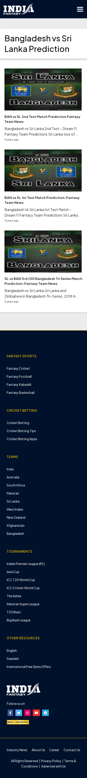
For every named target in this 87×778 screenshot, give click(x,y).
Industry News (17, 750)
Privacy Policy (51, 761)
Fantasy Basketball (21, 392)
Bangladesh (15, 533)
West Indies (15, 509)
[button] (10, 713)
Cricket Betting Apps (22, 439)
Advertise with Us (53, 766)
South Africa (16, 485)
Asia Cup (13, 572)
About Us (38, 750)
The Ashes (14, 596)
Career (54, 750)
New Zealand (16, 517)
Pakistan (13, 493)
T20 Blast (14, 612)
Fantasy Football (19, 376)
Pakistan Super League (23, 604)
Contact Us (72, 750)
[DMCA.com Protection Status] (18, 722)
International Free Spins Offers (29, 667)
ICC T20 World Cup (21, 580)
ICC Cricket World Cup (23, 588)
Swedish (13, 659)
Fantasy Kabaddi (19, 384)
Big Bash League (19, 620)
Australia (13, 477)
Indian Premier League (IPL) (26, 564)
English (12, 650)
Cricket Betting (18, 423)
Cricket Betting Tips (21, 431)
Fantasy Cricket (18, 368)
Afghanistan (16, 525)
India (10, 469)
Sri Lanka (13, 501)
